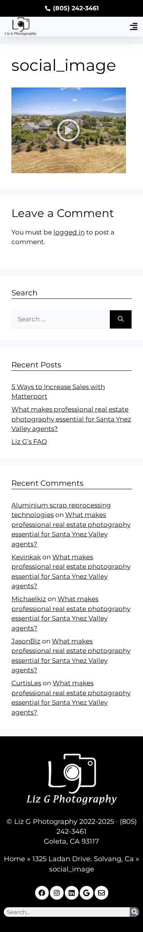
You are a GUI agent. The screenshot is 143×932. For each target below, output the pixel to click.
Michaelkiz (28, 599)
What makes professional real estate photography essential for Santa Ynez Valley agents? (71, 418)
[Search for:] (60, 319)
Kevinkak (26, 557)
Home (14, 859)
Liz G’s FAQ (29, 441)
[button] (133, 26)
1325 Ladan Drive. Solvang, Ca (83, 859)
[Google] (86, 893)
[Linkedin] (72, 893)
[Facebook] (42, 893)
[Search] (121, 319)
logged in (69, 232)
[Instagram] (57, 893)
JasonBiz (25, 641)
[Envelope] (101, 893)
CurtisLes (26, 683)
